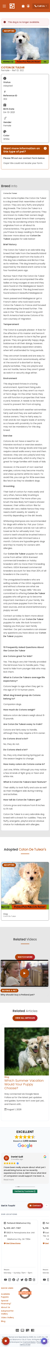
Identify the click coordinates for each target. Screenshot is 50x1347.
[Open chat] (44, 1341)
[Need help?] (5, 1341)
